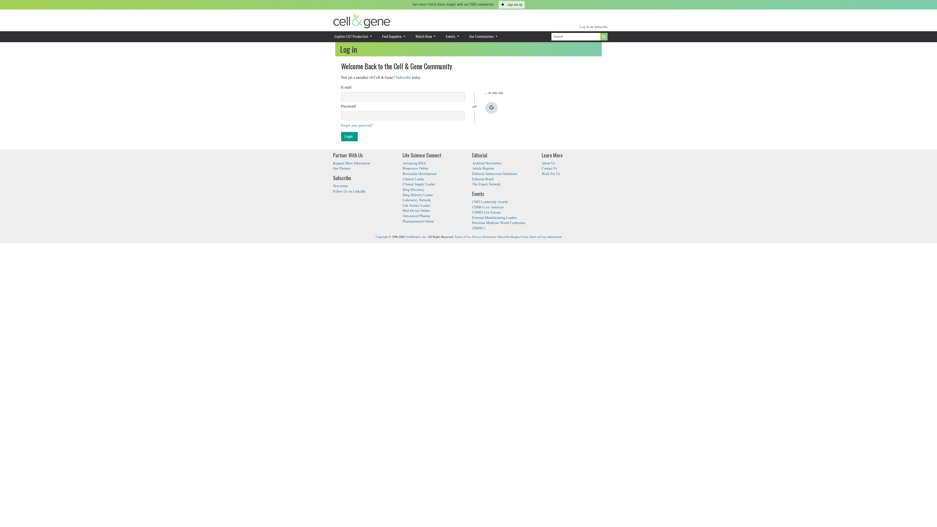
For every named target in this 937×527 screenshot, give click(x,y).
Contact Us (549, 168)
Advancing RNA (414, 163)
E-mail (346, 87)
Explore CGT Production (352, 36)
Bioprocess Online (415, 168)
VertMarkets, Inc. (416, 237)
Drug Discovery (413, 189)
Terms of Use (462, 237)
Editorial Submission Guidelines (495, 173)
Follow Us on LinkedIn (349, 191)
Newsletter (340, 185)
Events (451, 36)
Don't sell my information (545, 237)
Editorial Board (483, 179)
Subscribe (601, 26)
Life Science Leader (416, 205)
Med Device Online (416, 210)
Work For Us (551, 173)
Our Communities (482, 36)
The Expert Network (486, 184)
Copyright (382, 237)
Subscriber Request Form (512, 237)
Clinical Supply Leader (419, 184)
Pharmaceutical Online (418, 221)
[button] (491, 108)
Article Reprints (483, 168)
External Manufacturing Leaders (494, 217)
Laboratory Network (417, 200)
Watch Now (424, 36)
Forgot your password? (357, 125)
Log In (585, 26)
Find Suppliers (392, 36)
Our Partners (342, 168)
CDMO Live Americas (488, 207)
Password (348, 106)
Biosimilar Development (420, 173)
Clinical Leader (413, 179)
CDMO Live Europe (486, 212)
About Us (548, 163)
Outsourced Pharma (416, 215)
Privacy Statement (484, 237)
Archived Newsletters (487, 163)
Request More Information (351, 163)
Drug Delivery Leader (418, 195)
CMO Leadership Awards (490, 201)
